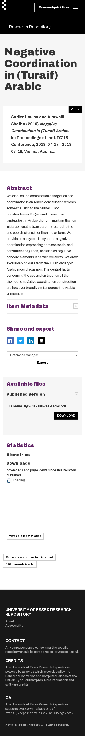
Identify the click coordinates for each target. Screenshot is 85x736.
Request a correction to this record (29, 557)
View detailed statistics (25, 536)
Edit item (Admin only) (20, 564)
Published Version (26, 394)
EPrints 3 (28, 671)
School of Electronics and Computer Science (36, 676)
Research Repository (30, 26)
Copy (73, 108)
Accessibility (14, 625)
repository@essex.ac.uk (62, 651)
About (9, 621)
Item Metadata (28, 306)
